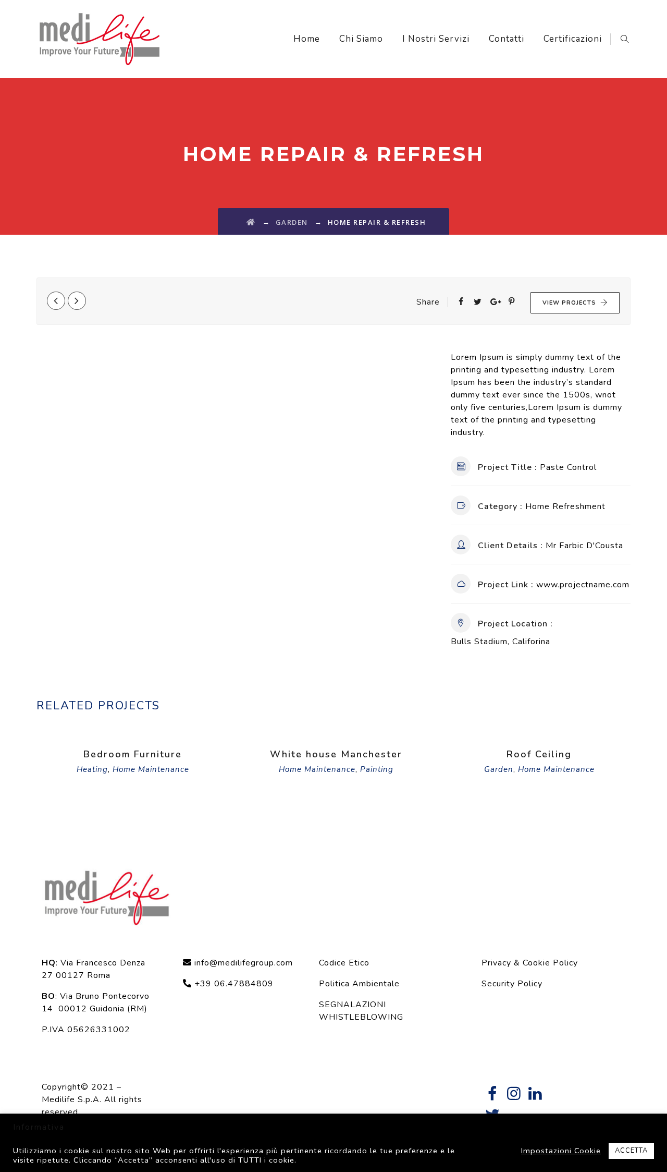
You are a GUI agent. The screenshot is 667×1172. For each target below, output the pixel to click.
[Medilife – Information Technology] (99, 39)
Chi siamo (361, 39)
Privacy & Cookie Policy (529, 963)
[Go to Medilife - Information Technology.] (251, 222)
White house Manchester (336, 754)
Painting (376, 769)
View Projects (569, 303)
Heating (92, 769)
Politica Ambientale (359, 983)
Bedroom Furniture (132, 754)
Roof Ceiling (539, 754)
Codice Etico (344, 963)
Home (306, 39)
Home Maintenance (151, 769)
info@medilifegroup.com (243, 963)
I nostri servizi (436, 39)
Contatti (506, 39)
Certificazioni (573, 39)
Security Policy (511, 983)
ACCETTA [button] (631, 1150)
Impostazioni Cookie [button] (561, 1150)
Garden (498, 769)
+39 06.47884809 (233, 983)
